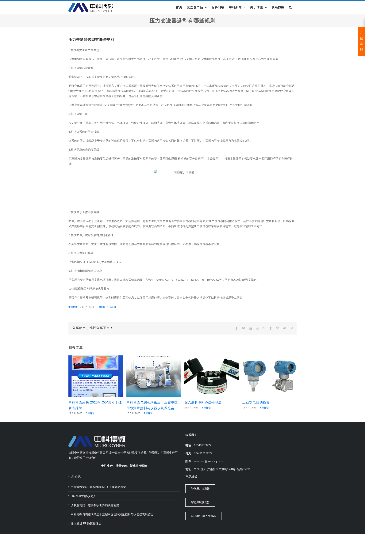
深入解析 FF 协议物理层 (203, 402)
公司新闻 (101, 307)
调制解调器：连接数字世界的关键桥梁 (95, 505)
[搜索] (290, 7)
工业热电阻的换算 (256, 402)
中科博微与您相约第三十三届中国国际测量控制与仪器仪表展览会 (112, 514)
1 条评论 (148, 413)
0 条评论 (90, 413)
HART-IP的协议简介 (83, 496)
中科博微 (73, 307)
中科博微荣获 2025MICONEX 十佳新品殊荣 (98, 487)
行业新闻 (111, 307)
